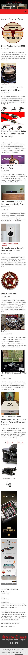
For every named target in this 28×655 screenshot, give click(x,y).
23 (19, 442)
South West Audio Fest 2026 (13, 46)
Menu (25, 11)
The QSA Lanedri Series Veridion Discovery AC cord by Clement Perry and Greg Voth (13, 419)
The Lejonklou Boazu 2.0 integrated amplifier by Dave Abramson (12, 204)
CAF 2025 (5, 331)
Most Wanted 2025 (9, 294)
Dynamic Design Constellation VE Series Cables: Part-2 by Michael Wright (13, 133)
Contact (24, 652)
